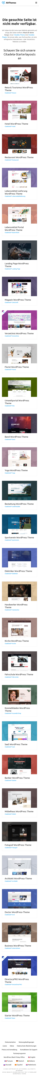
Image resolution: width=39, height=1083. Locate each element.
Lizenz (5, 1046)
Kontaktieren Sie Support (28, 1049)
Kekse (12, 1046)
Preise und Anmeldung (9, 1049)
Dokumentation (10, 1042)
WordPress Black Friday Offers (14, 1057)
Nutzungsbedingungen (26, 1042)
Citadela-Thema (19, 35)
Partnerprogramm (19, 1053)
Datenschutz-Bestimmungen (26, 1046)
